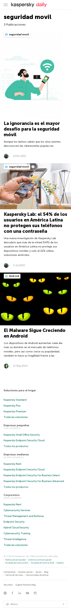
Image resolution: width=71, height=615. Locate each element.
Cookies (60, 563)
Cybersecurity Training (17, 533)
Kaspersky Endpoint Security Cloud (24, 440)
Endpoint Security (14, 521)
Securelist (8, 585)
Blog (46, 572)
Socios (38, 572)
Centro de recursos (14, 575)
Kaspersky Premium (15, 411)
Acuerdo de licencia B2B (42, 563)
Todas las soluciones (16, 417)
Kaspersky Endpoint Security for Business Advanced (34, 481)
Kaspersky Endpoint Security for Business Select (32, 475)
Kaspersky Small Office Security (22, 434)
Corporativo (12, 495)
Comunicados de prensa (37, 575)
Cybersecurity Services (17, 510)
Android (14, 276)
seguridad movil (19, 34)
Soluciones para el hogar (20, 390)
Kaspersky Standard (15, 399)
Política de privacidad (15, 560)
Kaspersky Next (12, 463)
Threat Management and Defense (24, 516)
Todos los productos (16, 446)
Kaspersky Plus (12, 405)
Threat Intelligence (15, 539)
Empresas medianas (16, 454)
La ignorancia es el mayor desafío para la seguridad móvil (32, 129)
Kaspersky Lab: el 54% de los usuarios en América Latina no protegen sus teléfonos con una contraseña (35, 223)
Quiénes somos (25, 572)
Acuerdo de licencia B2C (16, 563)
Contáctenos (10, 572)
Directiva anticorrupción (40, 560)
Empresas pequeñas (16, 425)
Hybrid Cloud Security (16, 527)
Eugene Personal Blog (26, 585)
